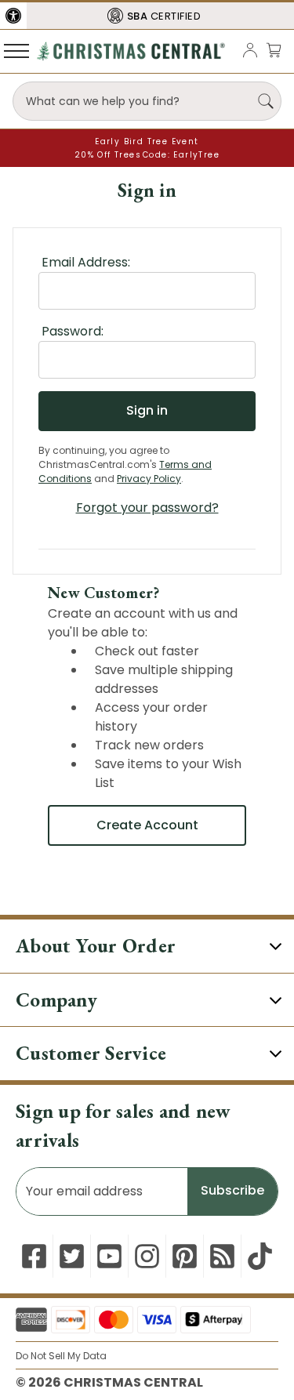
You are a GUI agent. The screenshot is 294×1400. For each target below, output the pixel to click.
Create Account (147, 825)
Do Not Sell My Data (61, 1355)
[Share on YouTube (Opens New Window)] (109, 1256)
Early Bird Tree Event (146, 141)
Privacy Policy (149, 478)
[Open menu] (16, 50)
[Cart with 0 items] (273, 49)
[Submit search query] (266, 101)
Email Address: (86, 262)
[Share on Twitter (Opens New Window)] (71, 1256)
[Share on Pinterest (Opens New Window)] (184, 1256)
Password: (72, 331)
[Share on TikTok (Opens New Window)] (260, 1256)
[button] (13, 16)
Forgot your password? (147, 508)
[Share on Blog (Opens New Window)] (222, 1256)
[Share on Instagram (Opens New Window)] (147, 1256)
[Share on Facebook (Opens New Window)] (34, 1256)
